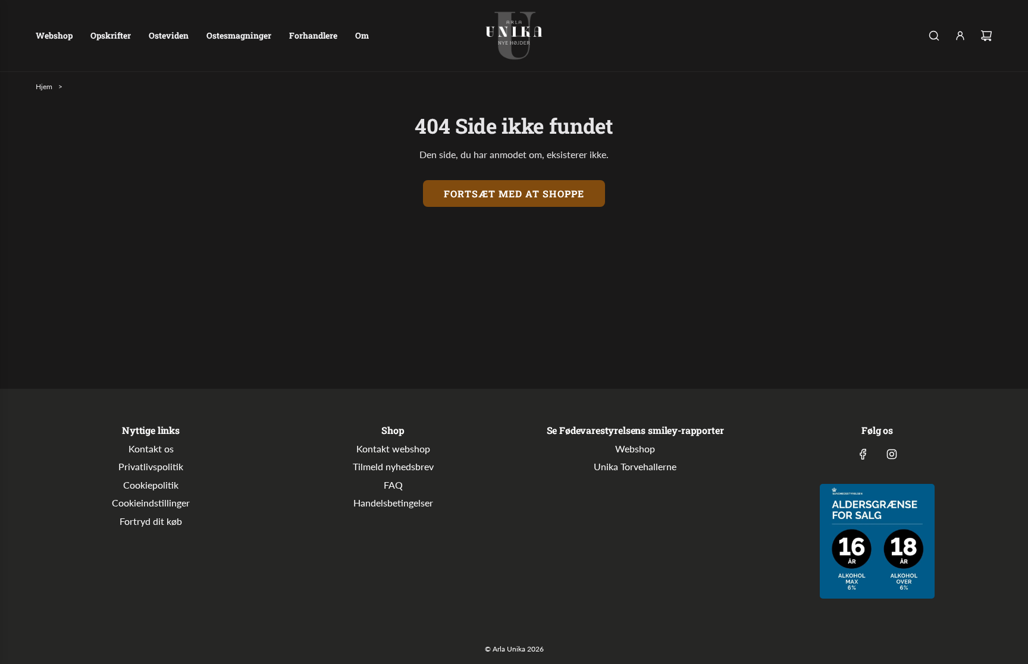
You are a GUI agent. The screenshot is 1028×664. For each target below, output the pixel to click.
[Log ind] (960, 36)
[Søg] (934, 36)
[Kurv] (986, 36)
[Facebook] (863, 454)
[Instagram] (892, 454)
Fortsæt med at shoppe (514, 193)
